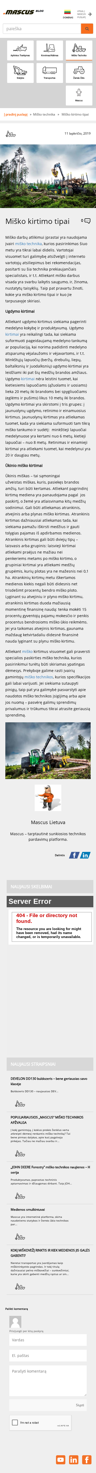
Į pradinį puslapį (16, 114)
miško (27, 651)
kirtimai (12, 334)
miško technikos (39, 676)
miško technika (28, 243)
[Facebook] (74, 855)
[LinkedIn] (85, 855)
